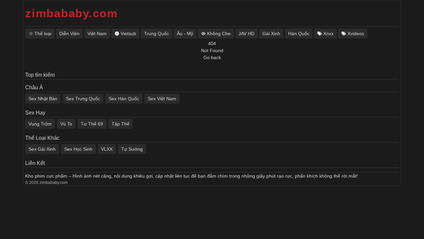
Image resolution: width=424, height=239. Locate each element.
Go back (212, 57)
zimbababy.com (71, 13)
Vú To (66, 123)
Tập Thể (121, 123)
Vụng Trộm (40, 123)
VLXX (107, 149)
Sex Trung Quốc (83, 98)
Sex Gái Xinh (42, 149)
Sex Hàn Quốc (124, 98)
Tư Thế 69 (92, 123)
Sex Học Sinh (78, 149)
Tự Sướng (132, 149)
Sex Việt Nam (162, 98)
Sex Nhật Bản (42, 98)
